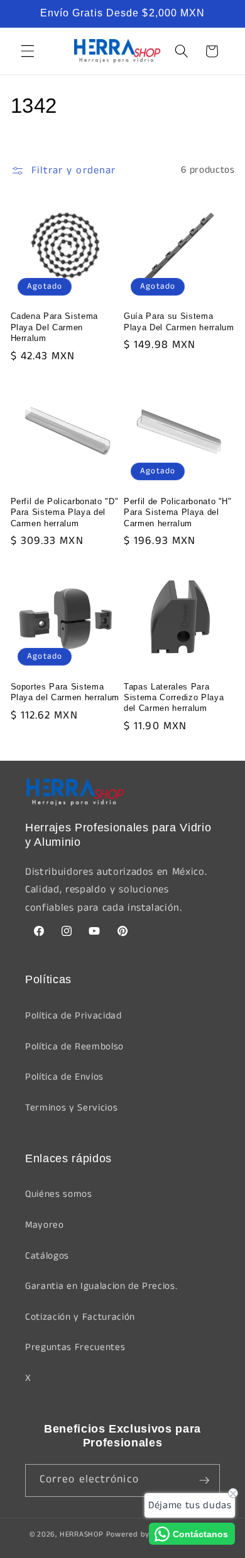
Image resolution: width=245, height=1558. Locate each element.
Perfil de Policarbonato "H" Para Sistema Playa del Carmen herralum (178, 512)
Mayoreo (44, 1225)
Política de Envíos (64, 1077)
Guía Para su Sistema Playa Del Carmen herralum (179, 321)
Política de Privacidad (73, 1016)
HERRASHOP (82, 1534)
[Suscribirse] (204, 1480)
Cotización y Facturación (80, 1317)
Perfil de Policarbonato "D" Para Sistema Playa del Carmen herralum (65, 512)
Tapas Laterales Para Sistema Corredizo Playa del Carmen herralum (174, 697)
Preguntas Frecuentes (75, 1347)
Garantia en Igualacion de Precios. (101, 1286)
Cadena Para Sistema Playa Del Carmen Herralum (55, 326)
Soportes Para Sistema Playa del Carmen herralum (65, 692)
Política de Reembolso (74, 1047)
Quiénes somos (58, 1194)
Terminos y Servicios (71, 1108)
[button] (28, 51)
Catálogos (47, 1256)
